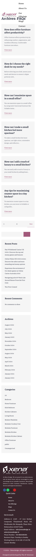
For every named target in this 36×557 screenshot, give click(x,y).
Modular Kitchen (10, 432)
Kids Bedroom (10, 407)
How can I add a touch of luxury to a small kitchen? (17, 163)
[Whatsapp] (7, 490)
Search (27, 234)
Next (30, 224)
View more (8, 50)
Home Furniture (10, 403)
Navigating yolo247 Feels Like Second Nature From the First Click (15, 280)
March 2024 (9, 366)
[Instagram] (11, 490)
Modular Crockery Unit (13, 424)
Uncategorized (10, 448)
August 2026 (9, 325)
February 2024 (10, 370)
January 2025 (9, 337)
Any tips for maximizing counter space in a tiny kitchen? (16, 193)
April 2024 (8, 361)
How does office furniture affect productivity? (17, 31)
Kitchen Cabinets (11, 412)
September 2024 (10, 349)
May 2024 (8, 357)
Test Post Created (11, 287)
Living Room (9, 416)
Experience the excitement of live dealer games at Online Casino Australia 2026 (15, 270)
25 (6, 395)
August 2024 (9, 353)
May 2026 (8, 333)
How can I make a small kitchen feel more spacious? (16, 129)
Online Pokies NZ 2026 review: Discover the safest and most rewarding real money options (15, 261)
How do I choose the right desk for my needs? (17, 65)
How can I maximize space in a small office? (18, 97)
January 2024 (9, 374)
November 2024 (10, 341)
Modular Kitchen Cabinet (13, 436)
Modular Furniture (11, 428)
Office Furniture (10, 440)
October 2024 (9, 345)
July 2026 (8, 329)
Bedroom (8, 399)
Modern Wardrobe (11, 420)
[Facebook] (4, 490)
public (7, 444)
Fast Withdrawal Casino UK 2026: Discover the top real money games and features (14, 252)
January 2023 (9, 378)
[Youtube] (14, 490)
